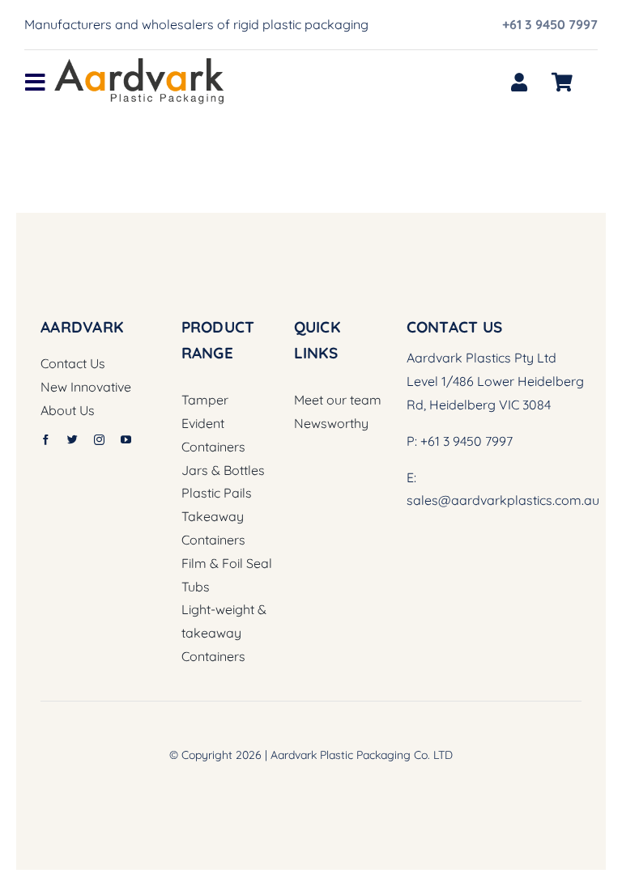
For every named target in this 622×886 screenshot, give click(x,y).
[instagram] (99, 440)
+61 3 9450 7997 (550, 24)
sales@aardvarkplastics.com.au (503, 500)
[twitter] (72, 440)
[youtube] (126, 440)
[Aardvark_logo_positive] (140, 65)
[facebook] (45, 440)
